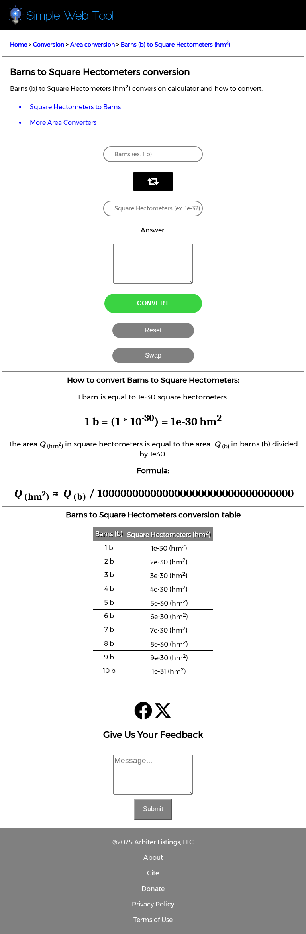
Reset (153, 330)
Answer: (153, 230)
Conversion (48, 44)
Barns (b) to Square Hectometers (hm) (175, 44)
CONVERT (153, 303)
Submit (153, 809)
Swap (153, 355)
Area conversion (92, 44)
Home (18, 44)
